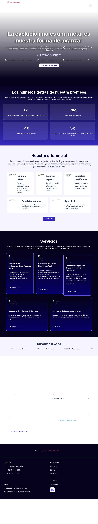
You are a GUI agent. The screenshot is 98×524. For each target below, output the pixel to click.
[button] (90, 5)
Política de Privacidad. (68, 420)
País (51, 395)
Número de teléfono (56, 386)
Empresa (11, 395)
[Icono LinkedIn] (52, 489)
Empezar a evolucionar (19, 431)
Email (10, 386)
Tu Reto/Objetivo (14, 404)
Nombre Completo (14, 377)
